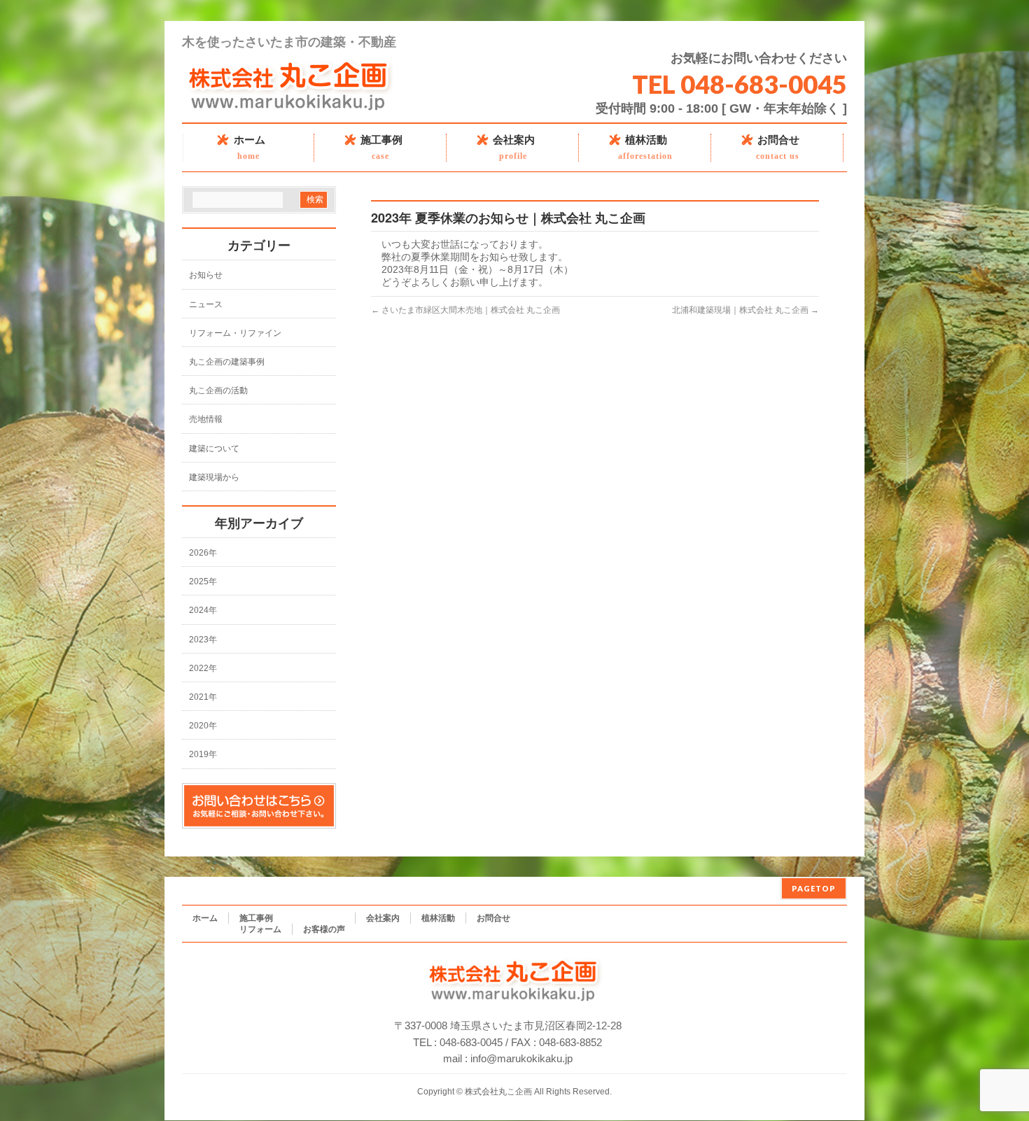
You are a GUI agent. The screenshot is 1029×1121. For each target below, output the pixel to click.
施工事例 (256, 918)
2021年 (203, 697)
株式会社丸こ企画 (498, 1092)
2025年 (203, 581)
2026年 (203, 553)
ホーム (205, 918)
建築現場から (214, 477)
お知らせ (206, 275)
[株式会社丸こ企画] (290, 106)
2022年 (203, 668)
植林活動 (438, 918)
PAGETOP (814, 888)
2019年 (203, 754)
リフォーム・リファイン (235, 333)
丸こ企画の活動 (218, 390)
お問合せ (493, 918)
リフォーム (260, 929)
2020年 (203, 726)
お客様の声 (324, 929)
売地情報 (206, 419)
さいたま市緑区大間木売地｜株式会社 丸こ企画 (465, 310)
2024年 (203, 610)
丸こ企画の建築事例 (227, 362)
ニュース (206, 304)
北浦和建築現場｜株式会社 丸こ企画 (745, 310)
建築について (214, 448)
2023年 (203, 639)
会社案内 (383, 918)
